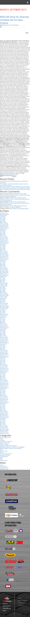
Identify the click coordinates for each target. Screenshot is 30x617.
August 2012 (3, 388)
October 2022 (3, 257)
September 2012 (4, 387)
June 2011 (3, 406)
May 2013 (2, 376)
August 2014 (3, 357)
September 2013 (4, 371)
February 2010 (4, 426)
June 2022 (3, 263)
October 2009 (3, 431)
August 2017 (3, 317)
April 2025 (2, 221)
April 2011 (2, 409)
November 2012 (4, 384)
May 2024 (2, 233)
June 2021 (3, 279)
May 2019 (2, 300)
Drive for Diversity (4, 443)
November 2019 (4, 295)
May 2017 (2, 321)
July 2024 (2, 230)
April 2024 (2, 234)
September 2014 (4, 356)
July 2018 (2, 310)
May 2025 (2, 219)
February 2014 (4, 365)
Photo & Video (4, 451)
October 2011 (3, 400)
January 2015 (3, 352)
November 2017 (4, 314)
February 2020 (4, 294)
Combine (2, 440)
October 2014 (3, 354)
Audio (1, 439)
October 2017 (3, 315)
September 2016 (4, 327)
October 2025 (3, 213)
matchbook (16, 25)
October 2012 (3, 386)
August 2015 (3, 344)
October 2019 (3, 296)
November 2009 (4, 430)
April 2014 (2, 363)
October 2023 (3, 241)
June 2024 (3, 232)
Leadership (21, 603)
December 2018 (4, 306)
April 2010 (2, 423)
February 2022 (4, 268)
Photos (2, 452)
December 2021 (4, 271)
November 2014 (4, 353)
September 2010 (4, 417)
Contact (20, 605)
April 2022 (2, 265)
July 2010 (2, 419)
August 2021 (3, 276)
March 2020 (3, 292)
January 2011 (3, 413)
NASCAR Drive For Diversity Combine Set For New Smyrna (14, 20)
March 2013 (3, 379)
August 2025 (3, 215)
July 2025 (2, 217)
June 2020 (3, 288)
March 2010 (3, 425)
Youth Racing (3, 460)
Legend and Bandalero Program (8, 445)
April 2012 (2, 394)
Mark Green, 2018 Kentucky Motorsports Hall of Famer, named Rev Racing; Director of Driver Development (15, 195)
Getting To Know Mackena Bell (20, 208)
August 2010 (3, 418)
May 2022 (2, 264)
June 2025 (3, 218)
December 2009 (4, 429)
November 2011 (4, 399)
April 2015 (2, 349)
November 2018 (4, 307)
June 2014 (3, 360)
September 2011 (4, 402)
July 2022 (2, 261)
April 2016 (2, 334)
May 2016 (2, 333)
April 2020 (2, 291)
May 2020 (2, 290)
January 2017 (3, 326)
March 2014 (3, 364)
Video (1, 458)
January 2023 (3, 253)
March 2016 (3, 336)
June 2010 (3, 421)
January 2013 (3, 382)
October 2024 (3, 226)
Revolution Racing (5, 455)
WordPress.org (4, 469)
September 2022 (4, 259)
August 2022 (3, 260)
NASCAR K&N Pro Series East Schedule (10, 448)
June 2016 (3, 332)
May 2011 (2, 407)
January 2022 (3, 269)
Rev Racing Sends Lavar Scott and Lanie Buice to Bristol (15, 188)
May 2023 (2, 248)
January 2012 (3, 398)
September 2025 (4, 214)
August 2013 (3, 372)
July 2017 (2, 318)
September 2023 (4, 242)
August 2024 (3, 229)
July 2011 (2, 404)
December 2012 (4, 383)
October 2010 (3, 415)
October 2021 (3, 273)
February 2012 (4, 396)
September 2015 (4, 342)
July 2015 (2, 345)
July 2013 (2, 373)
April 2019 (2, 302)
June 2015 (3, 346)
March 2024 (3, 236)
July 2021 (2, 277)
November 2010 (4, 414)
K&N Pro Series (4, 444)
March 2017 (3, 323)
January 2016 (3, 338)
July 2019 (2, 299)
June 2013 (3, 375)
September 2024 (4, 227)
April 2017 (2, 322)
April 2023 (2, 249)
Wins (1, 459)
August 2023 (3, 244)
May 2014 (2, 361)
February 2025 (4, 223)
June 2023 (3, 246)
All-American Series (5, 437)
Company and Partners (9, 174)
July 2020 (2, 287)
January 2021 (3, 284)
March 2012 (3, 395)
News (17, 174)
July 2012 (2, 390)
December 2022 (4, 255)
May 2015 (2, 348)
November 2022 (4, 256)
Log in (1, 465)
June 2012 (3, 391)
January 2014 (3, 367)
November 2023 (4, 240)
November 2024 (4, 225)
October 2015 (3, 341)
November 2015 (4, 340)
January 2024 (3, 238)
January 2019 (3, 305)
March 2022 (3, 267)
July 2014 (2, 359)
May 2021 (2, 280)
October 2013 (3, 369)
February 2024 (4, 237)
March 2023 (3, 250)
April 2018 (2, 313)
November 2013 (4, 368)
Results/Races (22, 600)
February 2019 (4, 303)
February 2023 (4, 252)
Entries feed (3, 466)
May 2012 (2, 392)
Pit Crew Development (6, 453)
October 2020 (3, 286)
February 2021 (4, 283)
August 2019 (3, 298)
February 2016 (4, 337)
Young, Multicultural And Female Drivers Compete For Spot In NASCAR (13, 206)
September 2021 (4, 275)
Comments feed (4, 467)
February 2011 (4, 411)
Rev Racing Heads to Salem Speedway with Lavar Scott (14, 186)
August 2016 (3, 329)
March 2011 (3, 410)
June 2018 (3, 311)
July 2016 (2, 330)
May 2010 (2, 422)
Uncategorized (4, 456)
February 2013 (4, 380)
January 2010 (3, 427)
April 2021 (2, 282)
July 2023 (2, 245)
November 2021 (4, 272)
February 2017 (4, 325)
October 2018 (3, 309)
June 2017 (3, 319)
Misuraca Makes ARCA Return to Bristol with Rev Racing (15, 189)
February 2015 (4, 350)
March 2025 (3, 222)
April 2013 (2, 377)
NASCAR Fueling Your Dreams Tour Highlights (12, 447)
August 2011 (3, 403)
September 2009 (4, 433)
